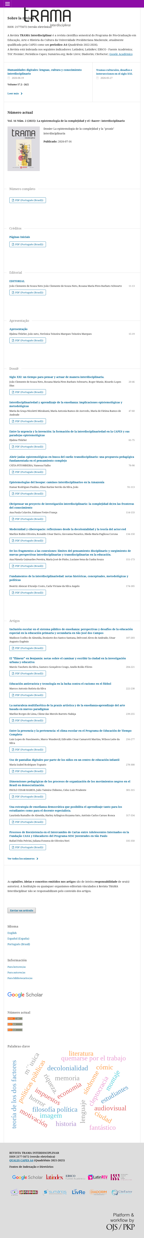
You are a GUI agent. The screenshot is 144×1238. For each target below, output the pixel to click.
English (12, 933)
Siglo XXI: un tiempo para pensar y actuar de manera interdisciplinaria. (56, 377)
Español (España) (18, 938)
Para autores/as (16, 972)
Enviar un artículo (21, 910)
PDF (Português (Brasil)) (29, 200)
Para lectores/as (17, 966)
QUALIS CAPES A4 (21, 1160)
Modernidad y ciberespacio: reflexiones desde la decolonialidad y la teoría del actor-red (67, 529)
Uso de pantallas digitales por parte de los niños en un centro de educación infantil (64, 760)
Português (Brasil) (19, 944)
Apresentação (18, 329)
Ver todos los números (21, 858)
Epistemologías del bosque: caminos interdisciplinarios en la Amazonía (56, 482)
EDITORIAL (17, 281)
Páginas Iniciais (19, 237)
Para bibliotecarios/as (20, 978)
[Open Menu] (7, 4)
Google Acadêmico (121, 54)
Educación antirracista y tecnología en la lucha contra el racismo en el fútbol (60, 683)
